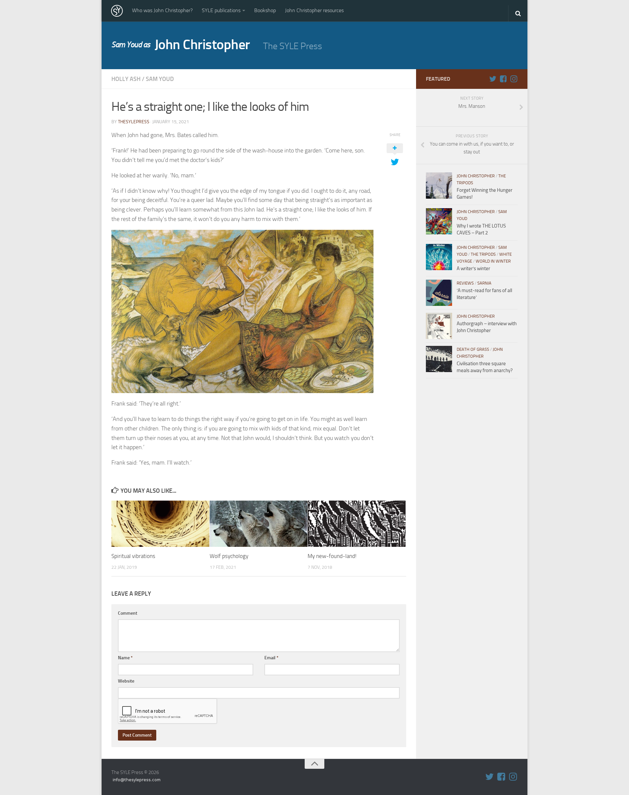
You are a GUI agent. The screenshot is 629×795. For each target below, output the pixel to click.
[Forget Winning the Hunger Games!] (439, 185)
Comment (127, 613)
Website (126, 681)
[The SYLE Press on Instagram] (514, 79)
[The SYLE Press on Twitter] (493, 79)
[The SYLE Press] (116, 11)
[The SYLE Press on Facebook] (503, 79)
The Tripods (483, 254)
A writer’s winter (473, 268)
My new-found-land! (332, 556)
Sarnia (484, 283)
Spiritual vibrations (133, 556)
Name (125, 658)
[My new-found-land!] (357, 524)
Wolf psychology (229, 556)
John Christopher (180, 44)
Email (271, 658)
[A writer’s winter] (439, 257)
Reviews (465, 283)
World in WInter (493, 261)
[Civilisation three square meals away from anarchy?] (439, 359)
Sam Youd (160, 79)
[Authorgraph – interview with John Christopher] (439, 326)
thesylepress (133, 122)
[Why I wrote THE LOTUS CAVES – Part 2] (439, 221)
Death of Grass (473, 349)
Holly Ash (126, 79)
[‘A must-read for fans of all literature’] (439, 293)
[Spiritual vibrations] (160, 524)
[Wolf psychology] (259, 524)
